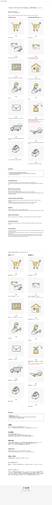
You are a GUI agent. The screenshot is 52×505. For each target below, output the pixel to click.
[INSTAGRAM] (23, 488)
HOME (23, 490)
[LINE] (26, 488)
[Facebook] (28, 488)
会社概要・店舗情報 (27, 490)
